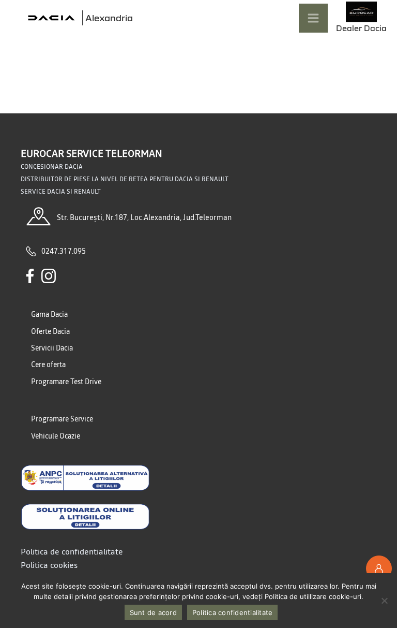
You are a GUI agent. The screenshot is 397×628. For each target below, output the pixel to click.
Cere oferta (48, 364)
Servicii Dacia (52, 348)
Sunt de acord (153, 612)
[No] (384, 600)
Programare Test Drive (66, 381)
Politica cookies (49, 565)
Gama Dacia (49, 314)
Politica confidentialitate (232, 612)
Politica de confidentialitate (72, 551)
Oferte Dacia (50, 331)
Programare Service (62, 419)
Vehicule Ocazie (55, 436)
